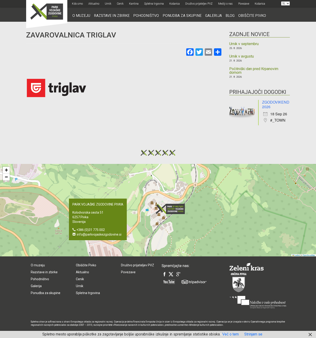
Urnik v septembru (244, 44)
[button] (171, 209)
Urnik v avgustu (241, 56)
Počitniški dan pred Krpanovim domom (253, 70)
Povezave (243, 3)
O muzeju (81, 15)
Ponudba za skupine (182, 15)
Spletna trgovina (154, 3)
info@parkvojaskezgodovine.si (99, 234)
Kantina (134, 3)
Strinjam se (253, 334)
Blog (230, 15)
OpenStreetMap (309, 255)
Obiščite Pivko (252, 15)
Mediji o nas (225, 3)
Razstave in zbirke (112, 15)
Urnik (108, 3)
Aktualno (93, 3)
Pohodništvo (146, 15)
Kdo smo (77, 3)
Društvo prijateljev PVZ (199, 3)
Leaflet (297, 255)
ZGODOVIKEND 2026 (275, 104)
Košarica (174, 3)
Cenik (120, 3)
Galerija (213, 15)
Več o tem (230, 334)
